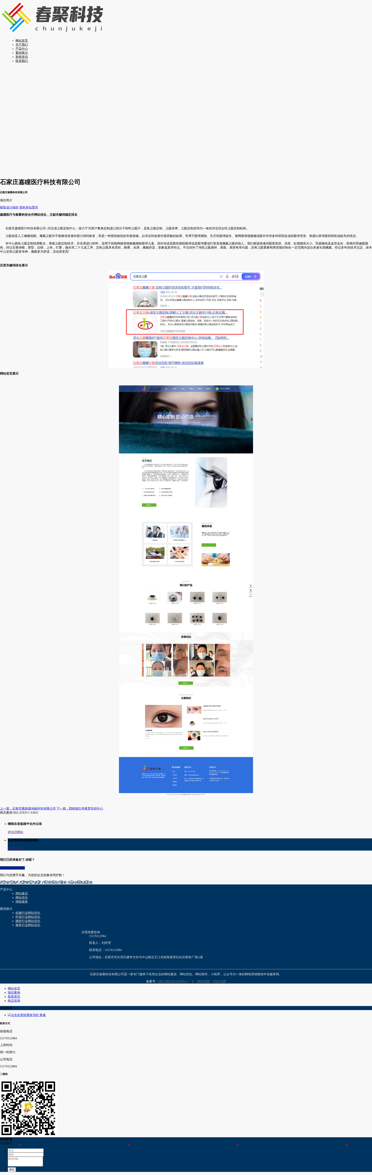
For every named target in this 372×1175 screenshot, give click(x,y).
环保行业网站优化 (28, 917)
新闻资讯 (22, 56)
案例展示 (22, 52)
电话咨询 (14, 1000)
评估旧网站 (15, 832)
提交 (11, 1169)
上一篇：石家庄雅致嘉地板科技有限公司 (28, 808)
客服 (42, 1015)
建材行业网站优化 (28, 921)
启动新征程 (15, 848)
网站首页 (22, 40)
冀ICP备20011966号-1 (173, 981)
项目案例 (14, 992)
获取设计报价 (9, 207)
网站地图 (203, 981)
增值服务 (22, 901)
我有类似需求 (28, 207)
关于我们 (22, 44)
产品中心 (22, 48)
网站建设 (22, 893)
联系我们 (22, 61)
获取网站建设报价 (12, 868)
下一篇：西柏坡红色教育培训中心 (80, 808)
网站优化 (22, 897)
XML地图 (219, 981)
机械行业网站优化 (28, 912)
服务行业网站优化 (28, 925)
